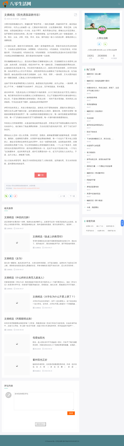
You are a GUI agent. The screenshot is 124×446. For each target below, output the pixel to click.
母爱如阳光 (39, 337)
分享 (122, 223)
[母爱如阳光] (17, 343)
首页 (20, 12)
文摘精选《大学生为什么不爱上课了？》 (54, 296)
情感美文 (29, 12)
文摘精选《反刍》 (14, 258)
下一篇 (72, 196)
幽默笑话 (117, 12)
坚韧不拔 (112, 231)
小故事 (101, 231)
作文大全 (62, 12)
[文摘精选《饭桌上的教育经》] (17, 242)
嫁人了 (100, 226)
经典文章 (73, 12)
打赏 (41, 175)
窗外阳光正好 (40, 359)
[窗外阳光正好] (17, 365)
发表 (71, 413)
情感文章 (106, 12)
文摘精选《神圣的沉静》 (17, 217)
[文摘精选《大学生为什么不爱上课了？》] (17, 302)
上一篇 (62, 196)
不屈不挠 (90, 231)
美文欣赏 (84, 12)
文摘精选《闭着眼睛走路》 (18, 318)
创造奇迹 (110, 226)
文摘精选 (51, 12)
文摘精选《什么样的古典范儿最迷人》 (24, 277)
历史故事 (95, 12)
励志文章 (40, 12)
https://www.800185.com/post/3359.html (26, 188)
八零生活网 (58, 441)
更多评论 (40, 424)
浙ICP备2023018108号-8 (70, 441)
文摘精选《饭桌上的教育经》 (48, 236)
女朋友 (89, 226)
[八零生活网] (17, 4)
